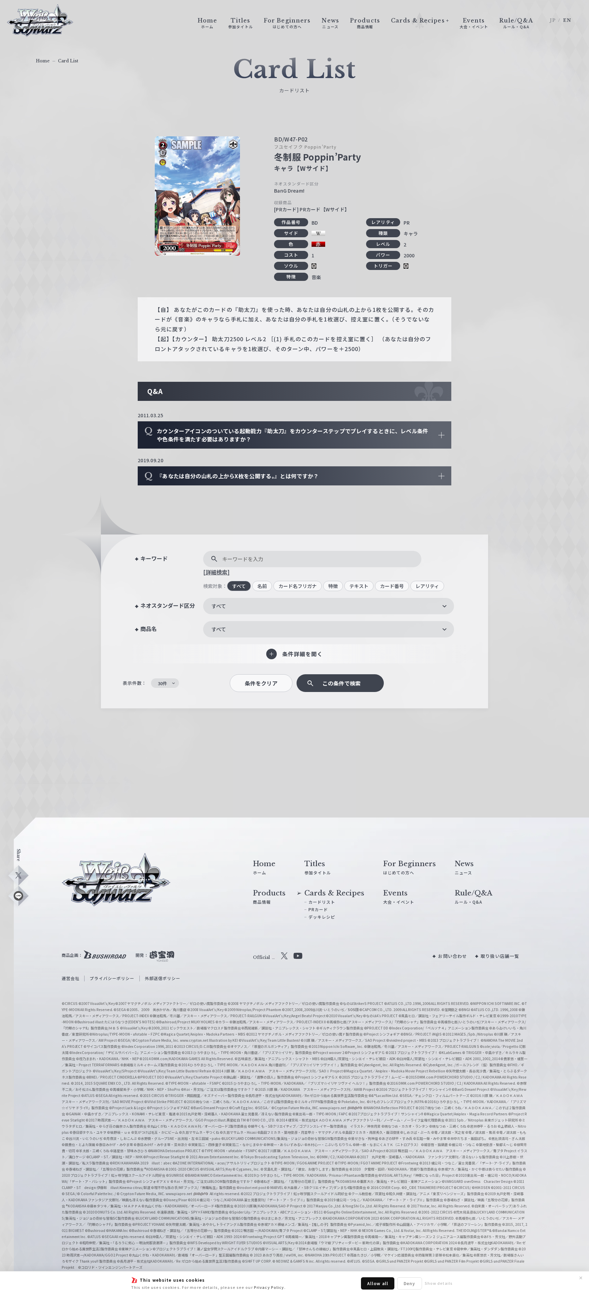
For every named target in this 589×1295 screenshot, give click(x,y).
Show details (439, 1283)
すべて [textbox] (218, 605)
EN (567, 20)
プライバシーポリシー (112, 978)
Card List (68, 60)
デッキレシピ (321, 917)
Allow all (377, 1283)
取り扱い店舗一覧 (500, 956)
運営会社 (70, 978)
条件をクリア (261, 683)
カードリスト (321, 902)
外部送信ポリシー (163, 978)
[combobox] (328, 606)
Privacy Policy (269, 1287)
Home (43, 60)
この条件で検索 (341, 683)
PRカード (318, 909)
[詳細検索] (216, 572)
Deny (409, 1283)
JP (553, 20)
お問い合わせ (452, 956)
